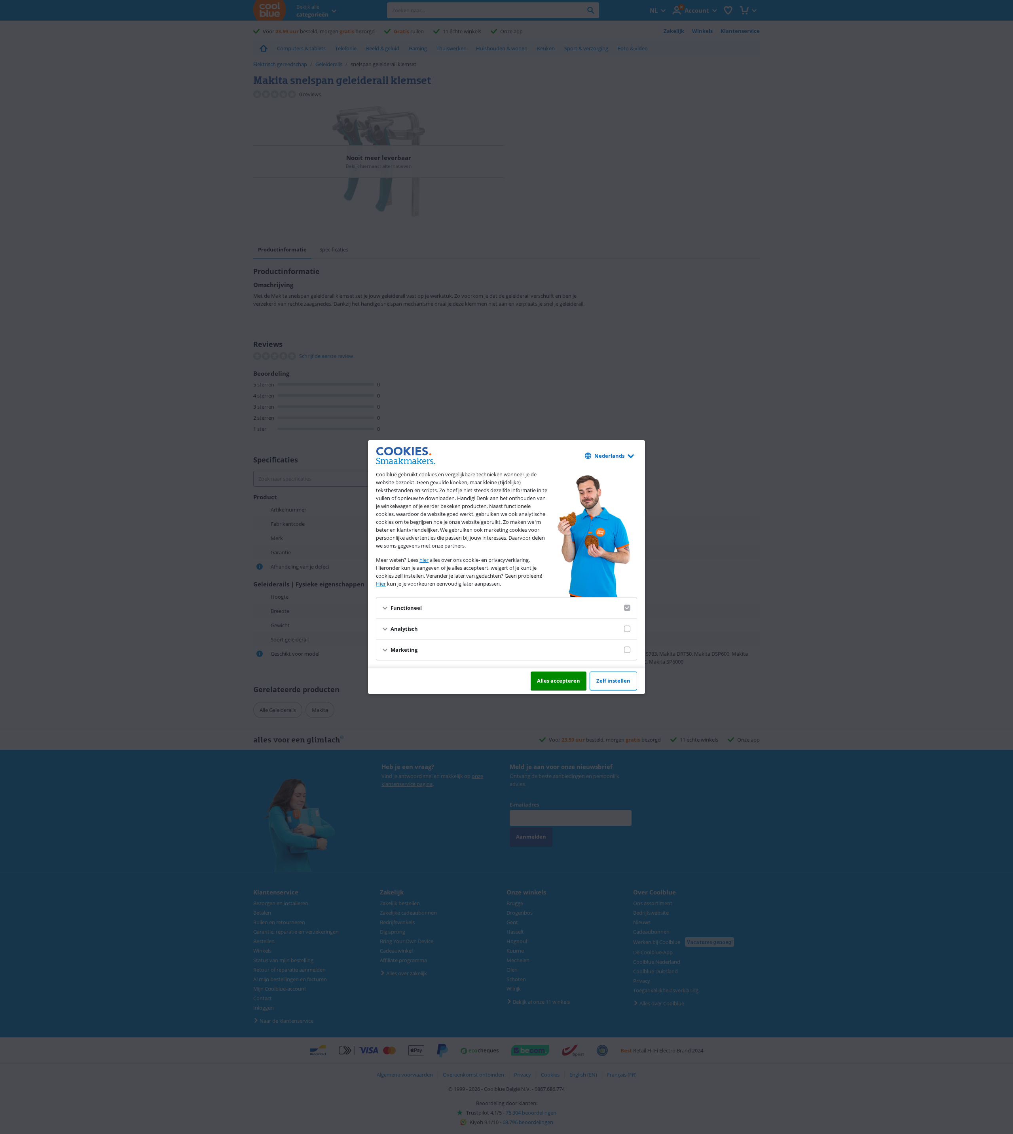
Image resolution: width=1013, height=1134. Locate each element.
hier (424, 559)
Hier (381, 583)
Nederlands (609, 455)
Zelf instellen (613, 680)
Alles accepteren (558, 680)
